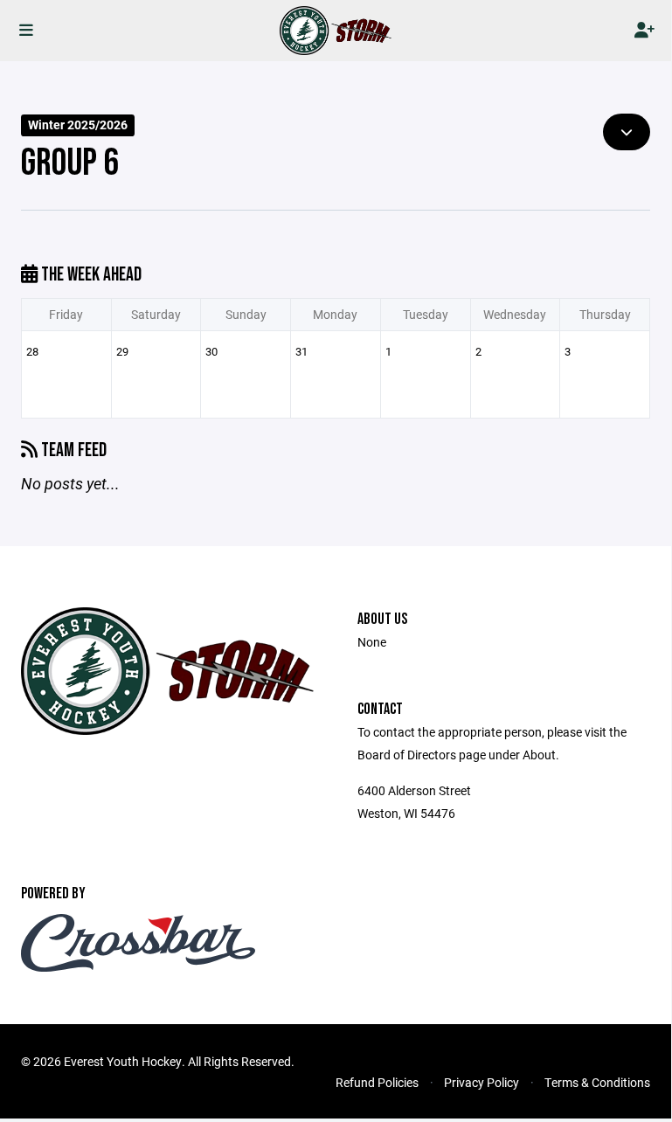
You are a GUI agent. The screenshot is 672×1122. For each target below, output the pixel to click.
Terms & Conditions (597, 1082)
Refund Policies (377, 1082)
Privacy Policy (481, 1082)
